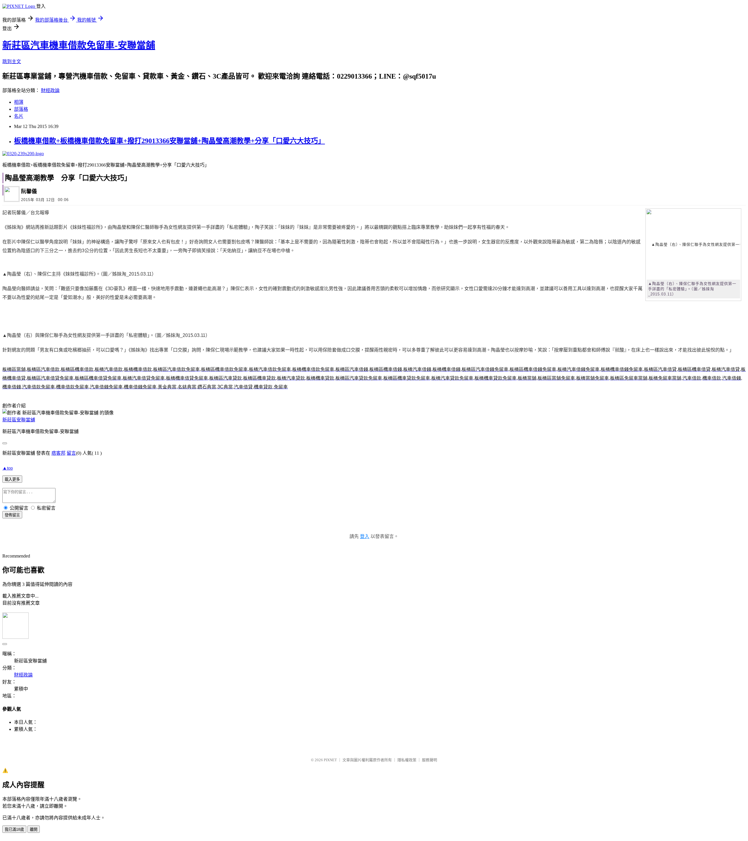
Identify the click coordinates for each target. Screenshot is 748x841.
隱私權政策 (406, 760)
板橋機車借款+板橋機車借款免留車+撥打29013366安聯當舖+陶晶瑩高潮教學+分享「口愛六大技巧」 (169, 141)
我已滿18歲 (14, 829)
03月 (40, 200)
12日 (50, 200)
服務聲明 (429, 760)
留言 (71, 453)
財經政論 (50, 90)
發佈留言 (12, 515)
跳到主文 (11, 61)
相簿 (18, 102)
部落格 (21, 109)
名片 (18, 116)
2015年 (27, 200)
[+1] (180, 193)
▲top (7, 468)
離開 (33, 829)
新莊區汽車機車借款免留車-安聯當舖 (78, 45)
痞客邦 (58, 453)
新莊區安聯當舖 (18, 419)
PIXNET (330, 760)
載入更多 (12, 479)
